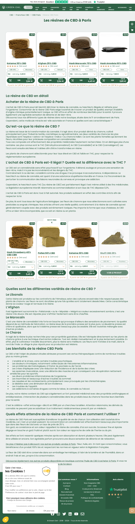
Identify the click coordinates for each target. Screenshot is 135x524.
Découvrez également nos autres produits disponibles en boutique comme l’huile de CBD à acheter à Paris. (61, 460)
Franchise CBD (22, 15)
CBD (11, 15)
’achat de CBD (14, 107)
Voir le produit (114, 272)
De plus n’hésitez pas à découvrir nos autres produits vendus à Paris (41, 444)
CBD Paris (36, 15)
